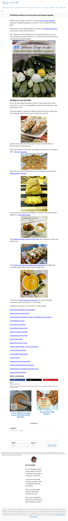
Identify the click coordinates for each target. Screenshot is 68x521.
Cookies (29, 386)
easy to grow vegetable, (47, 20)
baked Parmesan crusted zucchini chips (26, 239)
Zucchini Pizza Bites (16, 339)
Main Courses (38, 386)
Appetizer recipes (13, 386)
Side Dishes (44, 386)
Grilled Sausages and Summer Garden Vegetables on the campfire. (31, 317)
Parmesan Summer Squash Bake (20, 361)
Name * (14, 443)
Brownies (25, 386)
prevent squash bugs (50, 28)
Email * (33, 443)
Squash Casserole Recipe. (18, 372)
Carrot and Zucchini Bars (17, 324)
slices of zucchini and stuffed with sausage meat (29, 265)
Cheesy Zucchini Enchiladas (18, 332)
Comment (13, 428)
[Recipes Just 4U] (10, 3)
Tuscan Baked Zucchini (17, 321)
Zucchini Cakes (15, 357)
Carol (12, 382)
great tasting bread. (24, 215)
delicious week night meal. (18, 173)
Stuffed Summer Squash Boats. (19, 313)
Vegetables (49, 386)
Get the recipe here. (20, 152)
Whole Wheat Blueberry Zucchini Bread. (22, 309)
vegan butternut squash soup (28, 300)
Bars (19, 386)
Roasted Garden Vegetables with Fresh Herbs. (24, 369)
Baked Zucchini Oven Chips (18, 343)
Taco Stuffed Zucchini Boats (19, 354)
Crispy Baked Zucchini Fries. (19, 328)
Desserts (33, 386)
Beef (21, 386)
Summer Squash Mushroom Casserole (22, 365)
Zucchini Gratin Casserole (18, 350)
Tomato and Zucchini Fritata (18, 335)
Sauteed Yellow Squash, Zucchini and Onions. (24, 346)
